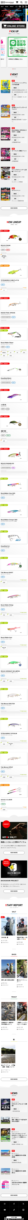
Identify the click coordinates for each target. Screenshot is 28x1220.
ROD (26, 6)
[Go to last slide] (2, 52)
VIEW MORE (14, 208)
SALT (2, 6)
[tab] (11, 22)
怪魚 (20, 6)
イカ (16, 6)
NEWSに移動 (14, 1217)
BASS (6, 6)
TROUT (12, 6)
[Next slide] (25, 52)
